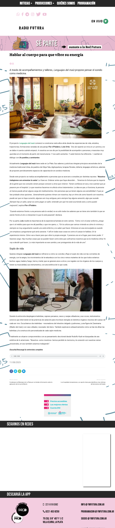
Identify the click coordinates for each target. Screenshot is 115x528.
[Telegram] (27, 14)
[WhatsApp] (18, 14)
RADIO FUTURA (31, 28)
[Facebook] (22, 14)
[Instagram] (32, 14)
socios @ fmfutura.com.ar (94, 518)
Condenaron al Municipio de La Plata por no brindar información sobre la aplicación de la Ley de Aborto (31, 383)
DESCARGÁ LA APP (18, 494)
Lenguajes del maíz (27, 143)
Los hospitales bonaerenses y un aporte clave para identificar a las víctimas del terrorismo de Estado (83, 383)
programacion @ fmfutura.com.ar (97, 511)
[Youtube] (44, 14)
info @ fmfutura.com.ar (92, 504)
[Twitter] (38, 14)
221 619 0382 (51, 504)
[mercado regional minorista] (57, 416)
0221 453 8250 (52, 511)
